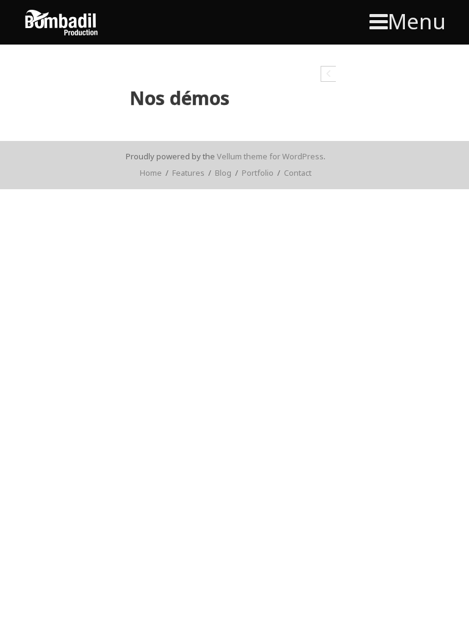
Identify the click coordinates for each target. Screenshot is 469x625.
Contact (297, 172)
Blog (223, 172)
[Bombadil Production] (61, 22)
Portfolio (258, 172)
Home (151, 172)
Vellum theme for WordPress (270, 156)
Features (188, 172)
